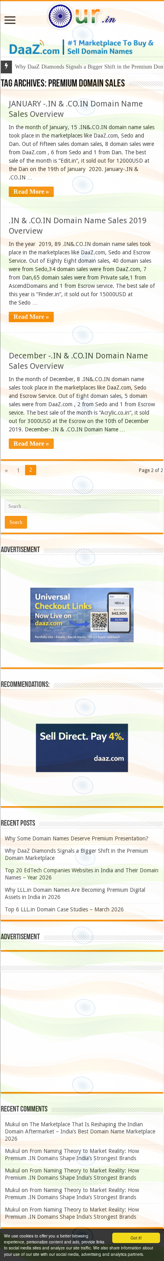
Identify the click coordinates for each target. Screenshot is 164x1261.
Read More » (31, 191)
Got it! (136, 1238)
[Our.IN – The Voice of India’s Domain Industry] (82, 14)
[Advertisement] (82, 1032)
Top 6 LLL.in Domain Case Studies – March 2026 (64, 909)
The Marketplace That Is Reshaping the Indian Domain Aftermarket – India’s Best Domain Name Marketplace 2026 (80, 1131)
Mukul (12, 1124)
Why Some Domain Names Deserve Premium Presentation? (76, 838)
